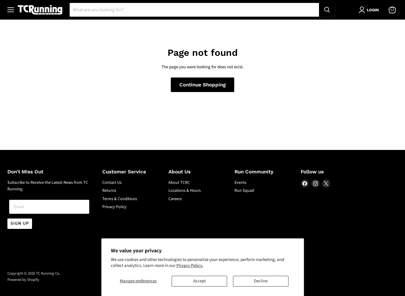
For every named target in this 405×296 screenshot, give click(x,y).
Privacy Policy (114, 207)
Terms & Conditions (119, 199)
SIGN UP (19, 223)
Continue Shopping (202, 85)
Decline (260, 281)
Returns (109, 191)
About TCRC (179, 183)
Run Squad (244, 191)
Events (240, 183)
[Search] (327, 10)
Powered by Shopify (23, 279)
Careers (175, 199)
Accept (199, 281)
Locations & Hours (184, 191)
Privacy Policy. (189, 265)
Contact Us (112, 183)
